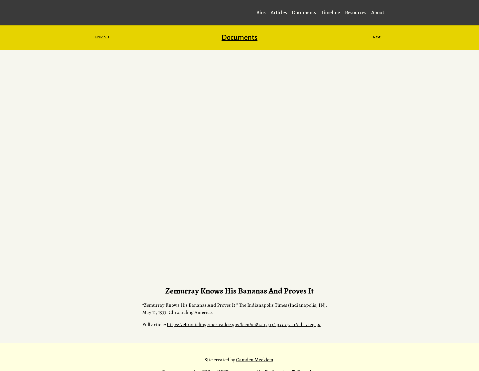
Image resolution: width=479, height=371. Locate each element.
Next (376, 37)
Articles (279, 12)
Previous (102, 37)
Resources (355, 12)
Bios (261, 12)
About (377, 12)
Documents (304, 12)
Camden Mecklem (254, 359)
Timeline (330, 12)
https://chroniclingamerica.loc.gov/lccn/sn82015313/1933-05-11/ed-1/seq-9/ (244, 324)
